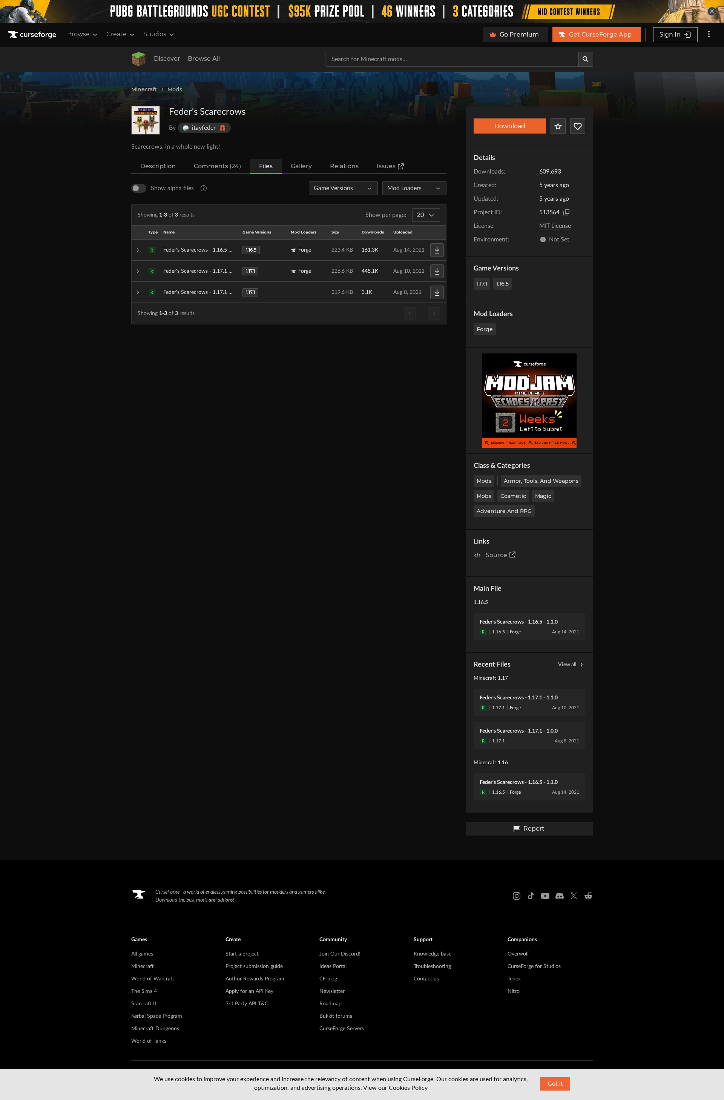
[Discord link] (559, 895)
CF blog (328, 979)
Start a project (242, 954)
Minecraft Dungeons (155, 1028)
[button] (289, 250)
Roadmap (330, 1003)
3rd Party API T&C (246, 1003)
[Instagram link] (516, 895)
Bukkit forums (335, 1016)
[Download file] (437, 250)
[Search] (585, 59)
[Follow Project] (577, 126)
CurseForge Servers (341, 1028)
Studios (154, 34)
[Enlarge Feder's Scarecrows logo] (145, 120)
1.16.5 (502, 283)
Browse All (204, 58)
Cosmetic (513, 496)
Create (116, 34)
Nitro (514, 991)
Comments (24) (217, 166)
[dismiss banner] (711, 11)
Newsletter (332, 991)
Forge (485, 329)
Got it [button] (555, 1084)
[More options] (708, 34)
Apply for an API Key (249, 991)
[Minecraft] (138, 59)
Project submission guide (254, 966)
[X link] (573, 895)
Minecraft (144, 89)
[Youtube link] (545, 895)
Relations (344, 166)
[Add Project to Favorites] (558, 126)
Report (534, 828)
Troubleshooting (432, 966)
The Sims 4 (144, 991)
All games (142, 954)
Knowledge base (432, 954)
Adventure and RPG (504, 511)
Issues (386, 166)
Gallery (301, 166)
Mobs (484, 496)
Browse (78, 34)
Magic (543, 496)
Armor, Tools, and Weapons (541, 481)
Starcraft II (143, 1003)
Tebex (514, 979)
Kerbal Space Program (156, 1016)
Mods (174, 89)
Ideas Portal (333, 966)
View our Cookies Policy (395, 1088)
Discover (167, 58)
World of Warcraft (152, 979)
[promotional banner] (362, 11)
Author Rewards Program (254, 979)
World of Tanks (148, 1041)
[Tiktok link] (530, 895)
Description (158, 166)
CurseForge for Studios (534, 966)
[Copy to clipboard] (566, 212)
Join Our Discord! (339, 954)
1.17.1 (482, 283)
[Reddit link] (588, 895)
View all (567, 664)
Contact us (426, 979)
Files (266, 166)
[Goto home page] (33, 34)
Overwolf (518, 954)
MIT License (555, 226)
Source (496, 555)
